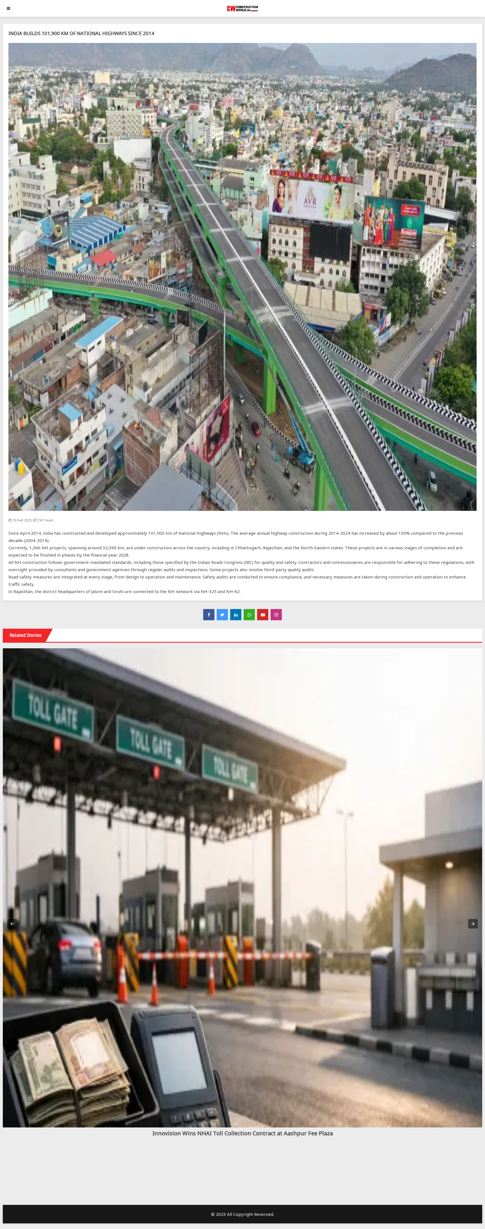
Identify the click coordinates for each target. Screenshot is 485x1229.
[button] (12, 924)
